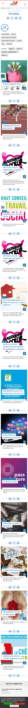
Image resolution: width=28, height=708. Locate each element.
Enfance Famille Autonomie (8, 40)
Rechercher (25, 3)
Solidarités (9, 44)
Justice (18, 48)
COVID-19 (13, 34)
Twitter (16, 18)
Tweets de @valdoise (6, 693)
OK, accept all (8, 703)
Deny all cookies (20, 703)
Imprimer (20, 18)
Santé (3, 44)
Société (3, 55)
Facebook (12, 18)
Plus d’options (14, 706)
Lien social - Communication (9, 52)
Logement (19, 40)
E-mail (7, 18)
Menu (3, 3)
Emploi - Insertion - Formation (9, 37)
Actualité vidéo (5, 34)
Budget (11, 48)
